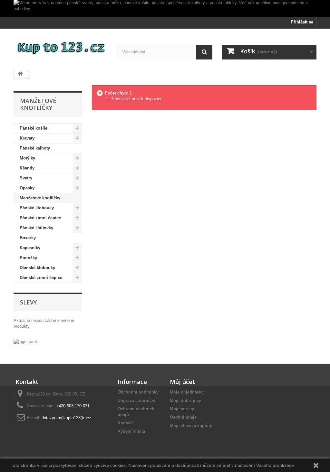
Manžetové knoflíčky (40, 197)
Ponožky (28, 257)
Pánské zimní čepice (40, 217)
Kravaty (27, 138)
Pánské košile (33, 128)
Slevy (28, 302)
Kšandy (27, 168)
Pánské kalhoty (35, 148)
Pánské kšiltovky (36, 227)
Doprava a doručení (137, 400)
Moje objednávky (187, 392)
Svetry (26, 178)
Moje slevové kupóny (191, 425)
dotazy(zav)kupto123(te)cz (66, 417)
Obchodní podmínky (138, 392)
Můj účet (182, 382)
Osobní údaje (183, 417)
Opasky (27, 188)
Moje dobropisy (185, 400)
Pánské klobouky (37, 207)
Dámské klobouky (37, 267)
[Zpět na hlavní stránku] (20, 74)
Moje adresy (182, 408)
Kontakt (125, 423)
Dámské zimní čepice (41, 277)
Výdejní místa (131, 431)
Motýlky (27, 158)
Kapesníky (30, 247)
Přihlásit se (302, 22)
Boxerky (28, 237)
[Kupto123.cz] (61, 46)
